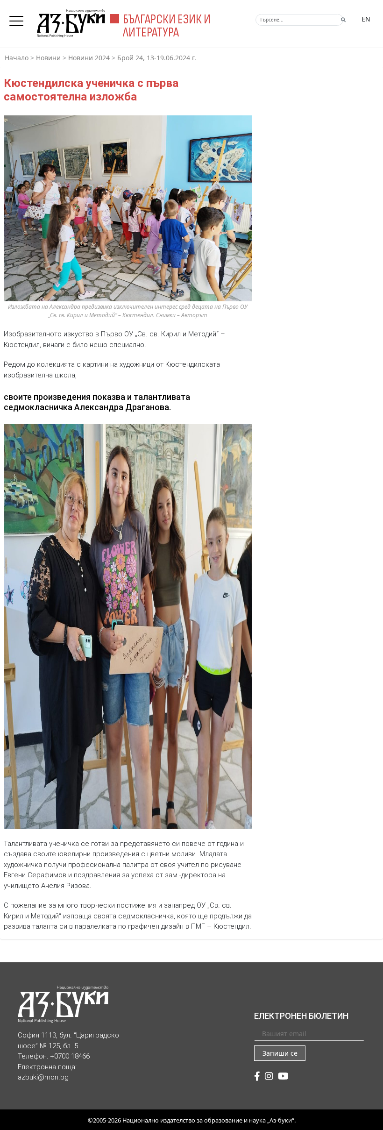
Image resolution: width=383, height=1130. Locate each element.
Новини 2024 (89, 57)
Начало (16, 57)
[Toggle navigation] (18, 18)
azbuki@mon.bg (43, 1077)
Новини (48, 57)
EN (366, 18)
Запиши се (280, 1053)
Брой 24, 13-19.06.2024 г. (156, 57)
